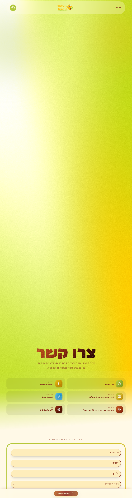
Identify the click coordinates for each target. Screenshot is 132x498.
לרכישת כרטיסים (65, 493)
